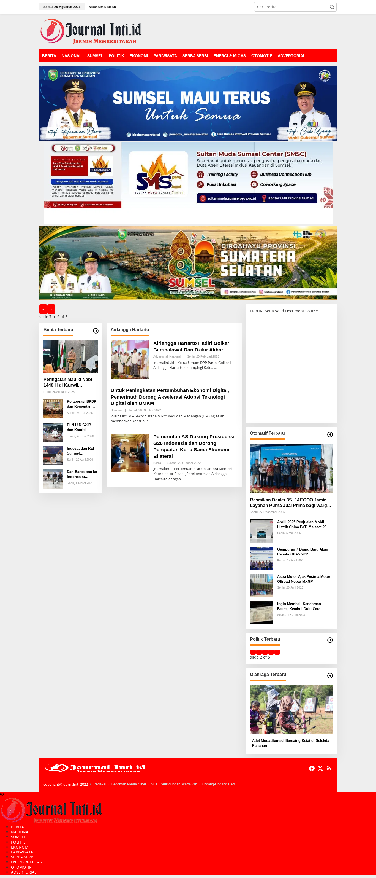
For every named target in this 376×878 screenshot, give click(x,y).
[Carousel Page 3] (265, 652)
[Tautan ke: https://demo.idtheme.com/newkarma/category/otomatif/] (330, 434)
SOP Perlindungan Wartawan (174, 784)
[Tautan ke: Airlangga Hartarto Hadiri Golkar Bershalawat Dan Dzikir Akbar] (130, 359)
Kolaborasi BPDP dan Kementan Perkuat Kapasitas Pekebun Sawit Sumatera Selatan (82, 404)
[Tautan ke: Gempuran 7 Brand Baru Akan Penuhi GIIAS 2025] (261, 557)
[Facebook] (311, 768)
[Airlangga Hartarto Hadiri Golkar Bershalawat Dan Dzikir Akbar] (215, 367)
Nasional (175, 356)
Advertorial (160, 356)
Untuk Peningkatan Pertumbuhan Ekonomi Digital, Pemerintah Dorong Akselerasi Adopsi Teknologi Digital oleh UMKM (170, 397)
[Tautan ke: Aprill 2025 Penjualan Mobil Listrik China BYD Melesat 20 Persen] (261, 530)
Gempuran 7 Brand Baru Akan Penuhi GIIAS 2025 (302, 551)
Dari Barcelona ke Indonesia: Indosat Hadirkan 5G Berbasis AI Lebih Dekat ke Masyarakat (82, 474)
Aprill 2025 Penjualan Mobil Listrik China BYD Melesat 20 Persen (301, 524)
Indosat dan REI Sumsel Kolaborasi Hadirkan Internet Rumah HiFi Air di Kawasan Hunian (82, 451)
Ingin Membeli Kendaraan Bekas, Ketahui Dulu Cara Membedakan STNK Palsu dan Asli (303, 606)
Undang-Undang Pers (219, 784)
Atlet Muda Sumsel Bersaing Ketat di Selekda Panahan (290, 743)
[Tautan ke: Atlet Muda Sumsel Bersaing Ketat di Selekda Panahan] (291, 709)
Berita (157, 462)
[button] (332, 7)
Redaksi (99, 784)
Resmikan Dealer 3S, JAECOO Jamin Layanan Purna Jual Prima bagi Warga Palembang (289, 503)
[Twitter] (320, 768)
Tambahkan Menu (101, 6)
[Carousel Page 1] (253, 652)
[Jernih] (90, 31)
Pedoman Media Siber (128, 784)
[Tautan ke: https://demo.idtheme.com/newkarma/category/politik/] (330, 640)
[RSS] (329, 768)
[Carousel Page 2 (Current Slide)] (259, 652)
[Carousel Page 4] (271, 652)
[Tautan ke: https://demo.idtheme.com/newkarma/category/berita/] (95, 330)
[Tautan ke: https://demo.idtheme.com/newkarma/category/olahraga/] (330, 675)
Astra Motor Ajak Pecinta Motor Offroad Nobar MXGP (303, 578)
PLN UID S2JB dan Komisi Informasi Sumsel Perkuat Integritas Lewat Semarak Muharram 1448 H (82, 428)
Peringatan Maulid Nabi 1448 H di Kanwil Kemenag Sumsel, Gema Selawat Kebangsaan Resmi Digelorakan (69, 382)
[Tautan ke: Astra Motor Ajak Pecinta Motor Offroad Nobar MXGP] (261, 585)
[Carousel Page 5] (277, 652)
